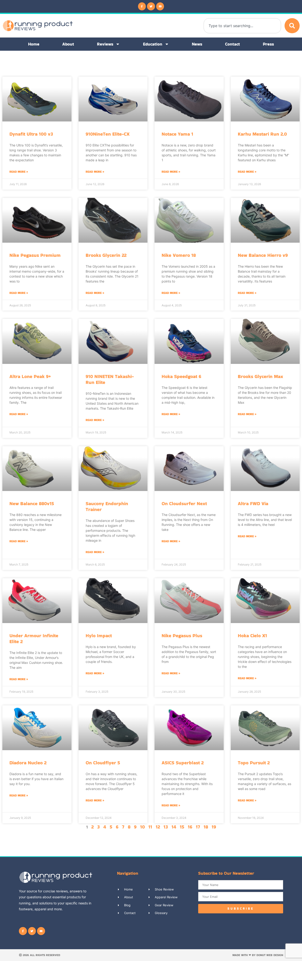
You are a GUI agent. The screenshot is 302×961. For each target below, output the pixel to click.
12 (158, 827)
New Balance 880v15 (31, 503)
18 (206, 827)
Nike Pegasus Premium (35, 255)
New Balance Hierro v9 (263, 255)
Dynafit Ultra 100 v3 (31, 134)
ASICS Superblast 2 (183, 762)
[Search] (292, 25)
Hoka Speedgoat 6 (181, 376)
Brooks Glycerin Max (260, 376)
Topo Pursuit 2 (254, 762)
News (197, 44)
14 (174, 827)
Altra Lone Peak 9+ (30, 376)
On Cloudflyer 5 (103, 762)
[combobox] (242, 25)
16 (190, 827)
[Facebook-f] (142, 6)
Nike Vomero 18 (179, 255)
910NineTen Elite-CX (108, 134)
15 (182, 827)
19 (214, 827)
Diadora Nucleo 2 (27, 762)
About (68, 44)
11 (150, 827)
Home (33, 44)
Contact (232, 44)
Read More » (18, 172)
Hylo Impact (99, 635)
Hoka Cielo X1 (252, 635)
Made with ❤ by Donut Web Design (257, 955)
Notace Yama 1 (177, 134)
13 (166, 827)
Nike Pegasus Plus (182, 635)
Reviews (105, 44)
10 (142, 827)
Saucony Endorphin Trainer (107, 506)
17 (198, 827)
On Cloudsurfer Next (184, 503)
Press (268, 44)
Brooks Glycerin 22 (106, 255)
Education (152, 44)
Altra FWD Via (253, 503)
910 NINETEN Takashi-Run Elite (110, 379)
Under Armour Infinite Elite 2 (33, 638)
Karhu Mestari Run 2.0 (262, 134)
